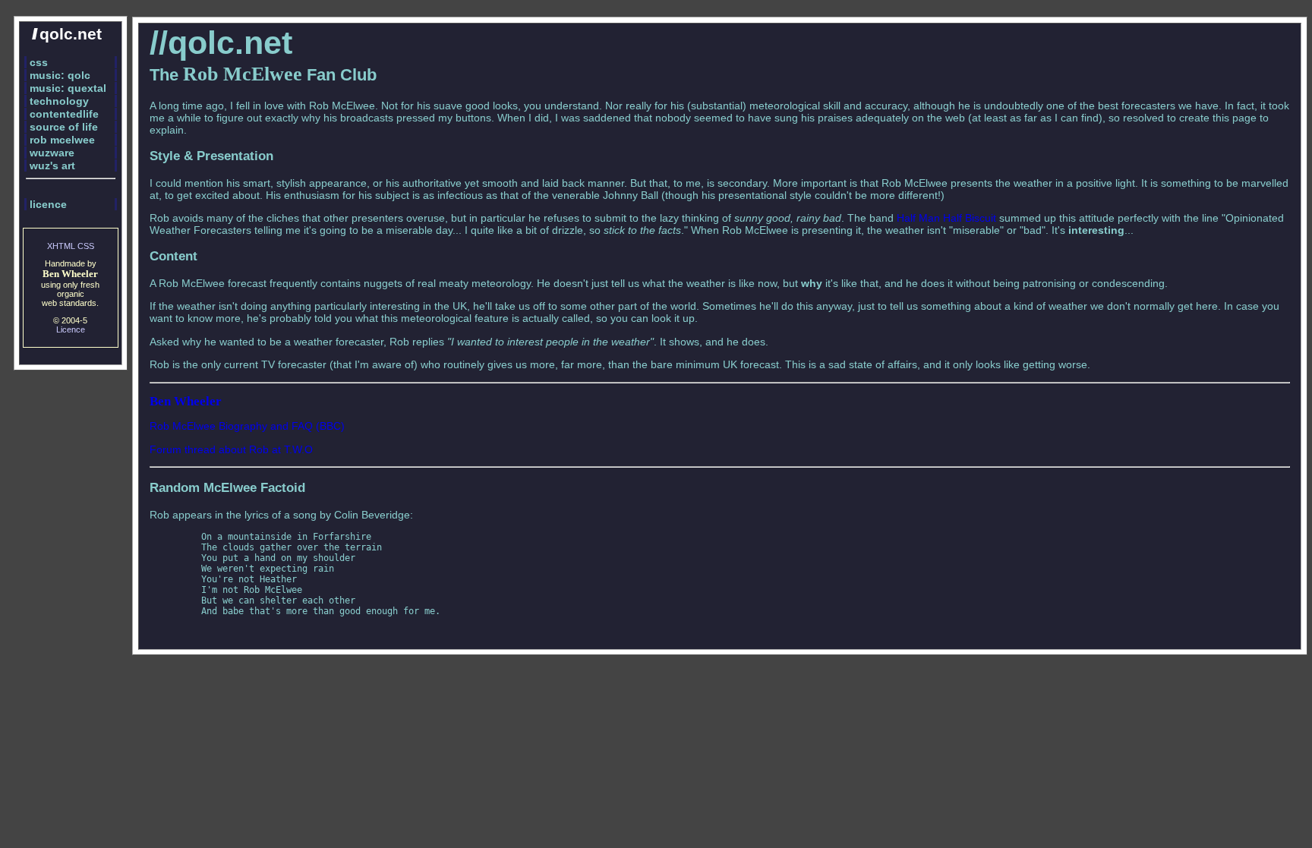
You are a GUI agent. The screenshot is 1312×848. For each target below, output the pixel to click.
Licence (70, 329)
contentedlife (64, 114)
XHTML (61, 246)
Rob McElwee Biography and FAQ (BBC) (247, 426)
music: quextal (68, 88)
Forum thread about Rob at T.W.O (231, 449)
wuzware (52, 153)
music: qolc (60, 75)
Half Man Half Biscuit (946, 218)
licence (48, 204)
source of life (64, 127)
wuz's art (52, 165)
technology (59, 101)
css (39, 62)
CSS (85, 246)
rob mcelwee (62, 140)
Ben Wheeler (186, 401)
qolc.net (67, 34)
